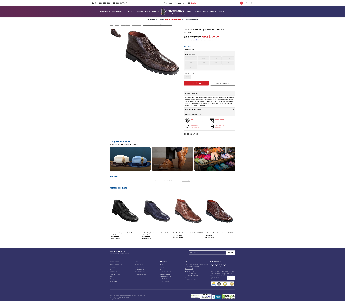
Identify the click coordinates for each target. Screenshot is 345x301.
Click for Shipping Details (193, 109)
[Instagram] (220, 265)
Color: (189, 73)
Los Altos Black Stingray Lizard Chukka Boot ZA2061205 (122, 233)
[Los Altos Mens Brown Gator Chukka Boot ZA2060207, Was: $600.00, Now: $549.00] (219, 211)
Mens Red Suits (139, 264)
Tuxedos (129, 11)
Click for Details (189, 269)
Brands (162, 267)
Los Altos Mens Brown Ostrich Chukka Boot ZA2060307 (188, 233)
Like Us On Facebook (165, 279)
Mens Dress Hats (142, 11)
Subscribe (230, 252)
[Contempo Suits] (172, 11)
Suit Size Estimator (165, 274)
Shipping (112, 276)
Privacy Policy (113, 281)
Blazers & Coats (200, 11)
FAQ (111, 269)
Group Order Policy (115, 274)
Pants (212, 11)
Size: (190, 54)
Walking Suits (117, 11)
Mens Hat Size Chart (165, 276)
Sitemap (112, 279)
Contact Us (112, 267)
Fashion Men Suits (139, 272)
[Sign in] (246, 3)
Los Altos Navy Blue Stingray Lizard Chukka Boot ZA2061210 (155, 233)
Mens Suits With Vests (140, 274)
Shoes (154, 11)
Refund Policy (113, 272)
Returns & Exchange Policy (193, 114)
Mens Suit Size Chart (165, 272)
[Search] (241, 3)
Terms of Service (164, 281)
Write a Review (187, 46)
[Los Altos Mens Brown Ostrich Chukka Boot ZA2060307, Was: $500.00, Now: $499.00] (188, 211)
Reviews (162, 264)
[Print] (191, 134)
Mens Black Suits (139, 269)
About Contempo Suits (116, 264)
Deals (220, 11)
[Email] (188, 134)
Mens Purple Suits (139, 267)
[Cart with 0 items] (251, 3)
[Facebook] (185, 134)
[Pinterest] (197, 134)
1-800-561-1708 (191, 280)
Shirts (189, 11)
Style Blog (162, 269)
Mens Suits (104, 11)
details (193, 3)
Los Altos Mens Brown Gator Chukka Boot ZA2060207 (219, 233)
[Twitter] (194, 134)
